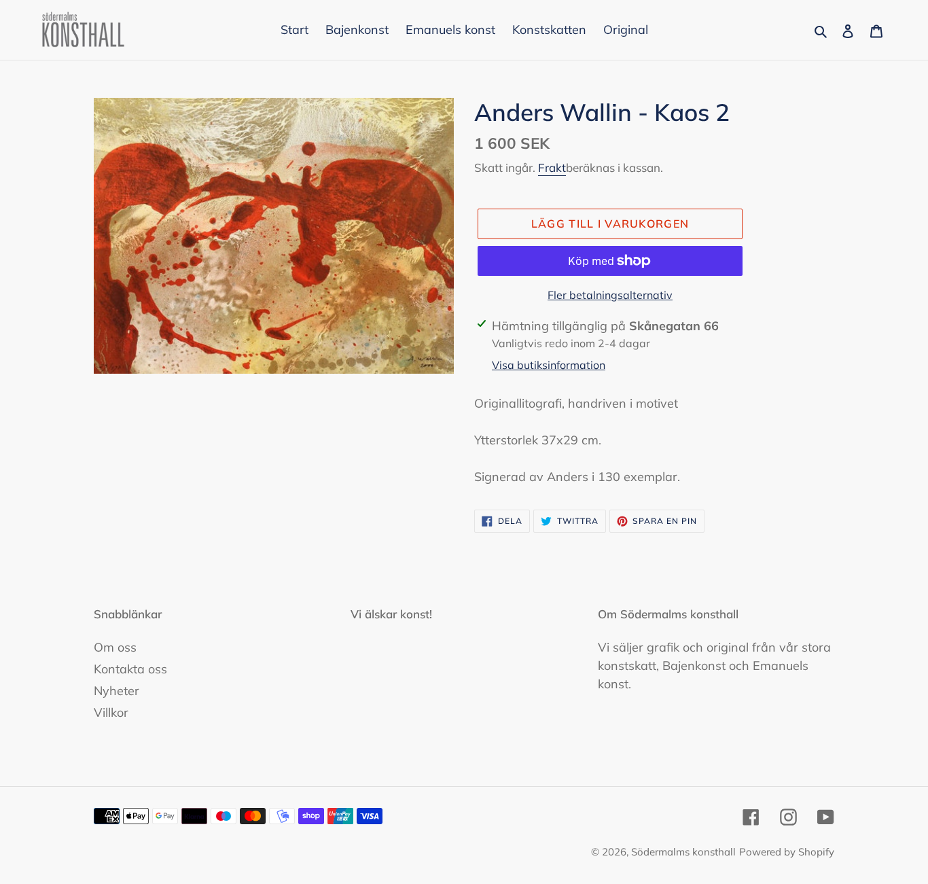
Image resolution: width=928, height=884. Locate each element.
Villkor (111, 712)
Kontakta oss (130, 669)
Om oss (115, 647)
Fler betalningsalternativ (610, 295)
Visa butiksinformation (548, 365)
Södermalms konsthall (683, 851)
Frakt (552, 167)
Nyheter (116, 691)
